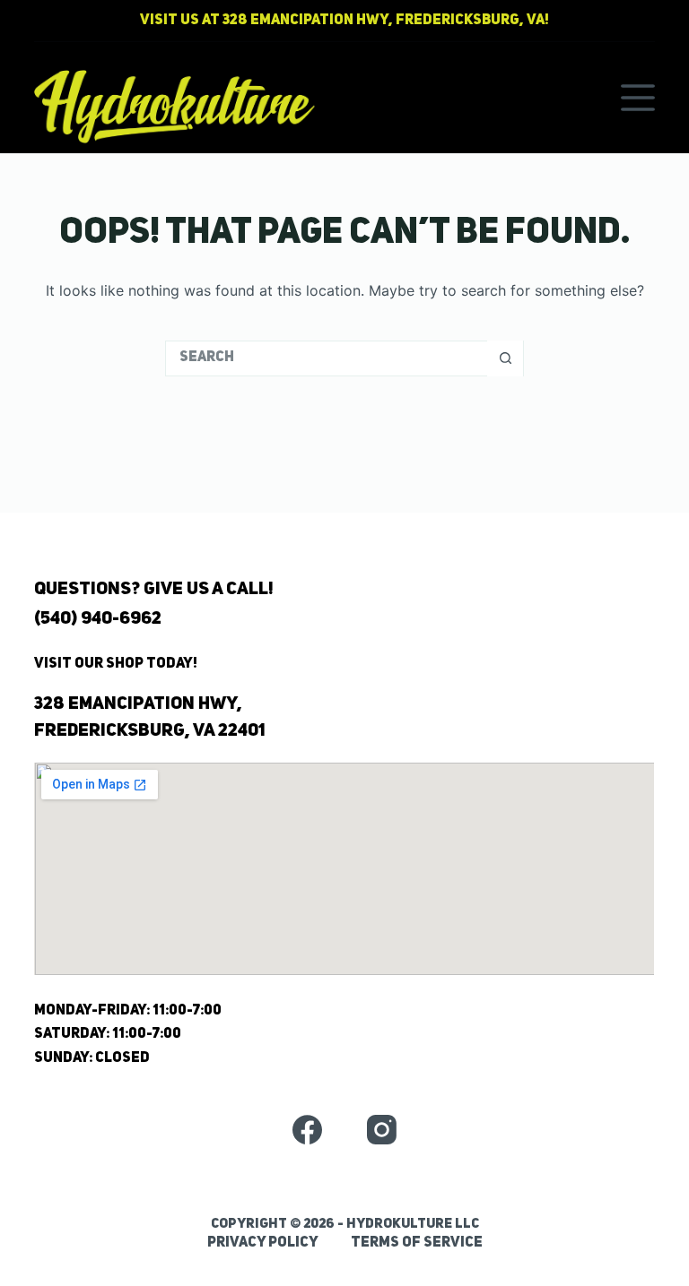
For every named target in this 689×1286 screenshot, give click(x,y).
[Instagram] (382, 1129)
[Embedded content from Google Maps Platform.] (344, 869)
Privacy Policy (262, 1243)
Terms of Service (417, 1243)
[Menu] (638, 98)
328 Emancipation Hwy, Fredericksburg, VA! (385, 20)
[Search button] (505, 358)
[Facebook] (307, 1129)
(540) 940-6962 (97, 619)
